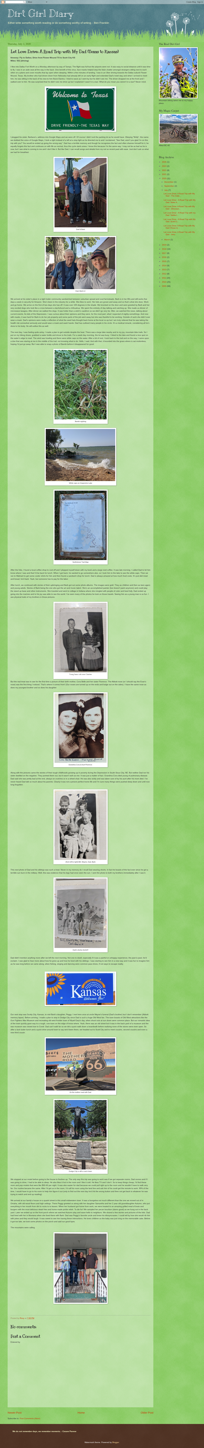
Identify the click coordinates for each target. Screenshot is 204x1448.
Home (81, 1412)
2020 (164, 178)
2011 (164, 278)
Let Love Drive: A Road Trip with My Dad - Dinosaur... (179, 207)
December (169, 182)
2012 (164, 274)
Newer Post (15, 1412)
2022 (164, 170)
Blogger (115, 1442)
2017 (164, 253)
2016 (164, 257)
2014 (164, 266)
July (166, 190)
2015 (164, 261)
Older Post (147, 1412)
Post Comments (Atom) (30, 1418)
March (167, 240)
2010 (164, 282)
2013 (164, 270)
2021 (164, 174)
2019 (164, 245)
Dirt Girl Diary (40, 13)
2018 (164, 249)
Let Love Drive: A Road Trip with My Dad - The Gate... (179, 195)
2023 (164, 166)
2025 (164, 162)
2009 (164, 286)
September (169, 186)
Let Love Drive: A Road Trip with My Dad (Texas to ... (179, 227)
